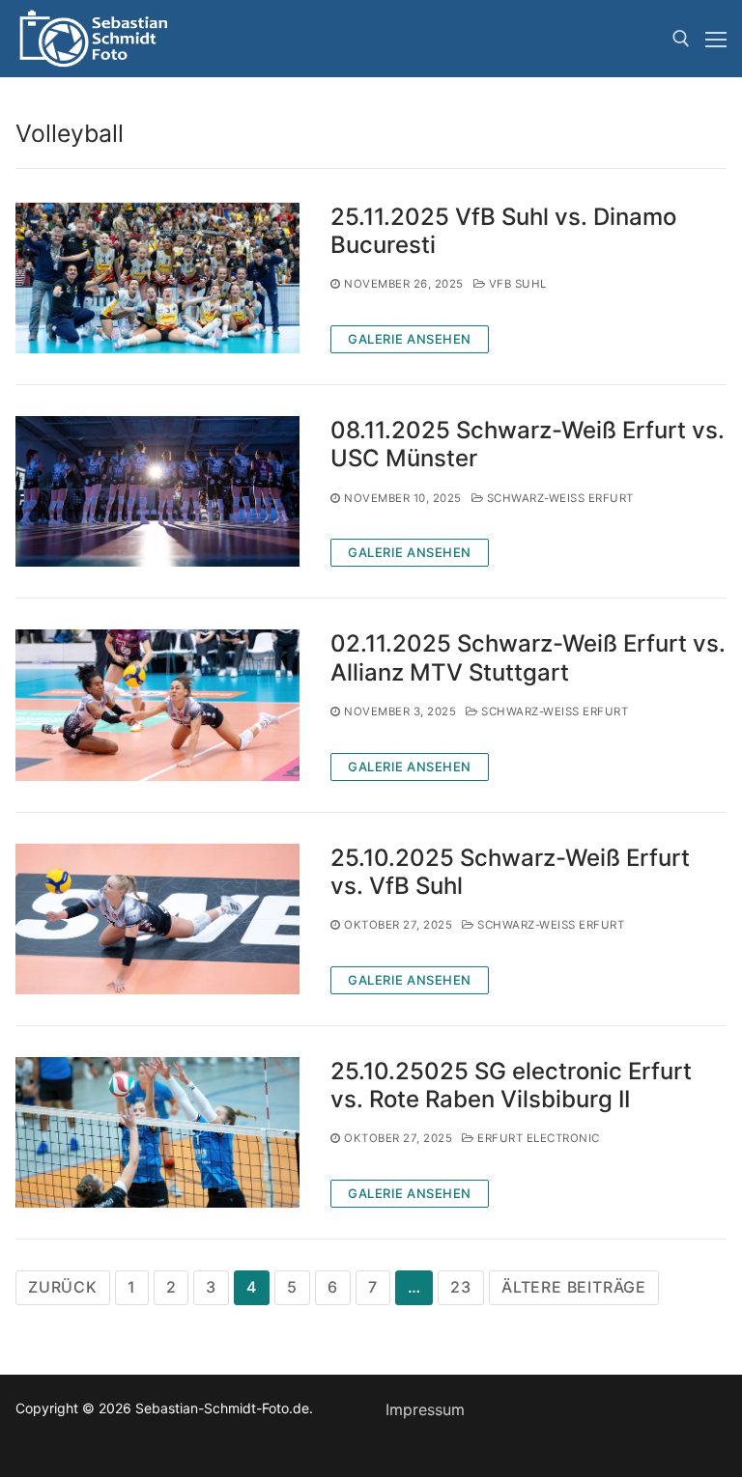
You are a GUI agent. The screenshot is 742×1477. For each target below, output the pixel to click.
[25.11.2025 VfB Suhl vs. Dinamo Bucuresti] (157, 278)
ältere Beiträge (573, 1286)
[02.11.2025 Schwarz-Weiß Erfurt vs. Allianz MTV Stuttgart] (157, 704)
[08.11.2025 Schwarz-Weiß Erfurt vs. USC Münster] (157, 491)
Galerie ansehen (409, 339)
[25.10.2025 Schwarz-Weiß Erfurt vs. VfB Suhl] (157, 919)
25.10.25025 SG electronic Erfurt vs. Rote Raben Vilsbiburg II (511, 1085)
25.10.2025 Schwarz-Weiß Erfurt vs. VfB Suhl (510, 872)
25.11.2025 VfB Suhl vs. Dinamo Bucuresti (503, 231)
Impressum (425, 1409)
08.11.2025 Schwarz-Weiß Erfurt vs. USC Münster (527, 444)
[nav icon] (716, 38)
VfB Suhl (516, 284)
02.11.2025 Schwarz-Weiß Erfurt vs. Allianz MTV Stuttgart (528, 657)
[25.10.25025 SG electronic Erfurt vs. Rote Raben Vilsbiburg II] (157, 1132)
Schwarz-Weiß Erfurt (558, 498)
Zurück (63, 1286)
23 (460, 1286)
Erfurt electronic (537, 1138)
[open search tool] (681, 38)
